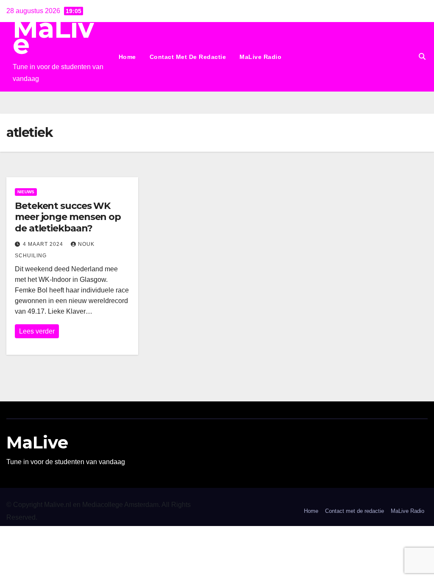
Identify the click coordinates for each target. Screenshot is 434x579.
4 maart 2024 (44, 244)
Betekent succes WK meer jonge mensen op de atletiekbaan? (68, 217)
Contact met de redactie (188, 56)
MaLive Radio (260, 56)
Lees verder (37, 331)
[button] (422, 56)
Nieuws (25, 191)
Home (127, 56)
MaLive (53, 36)
